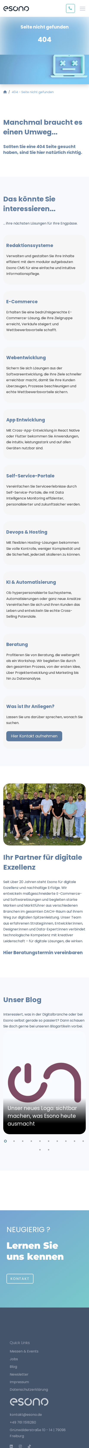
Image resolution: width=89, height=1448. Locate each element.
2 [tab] (14, 1140)
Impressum (19, 1381)
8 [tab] (66, 1140)
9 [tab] (74, 1140)
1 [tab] (5, 1140)
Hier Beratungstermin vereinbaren (43, 952)
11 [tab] (40, 1149)
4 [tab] (31, 1140)
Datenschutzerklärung (29, 1389)
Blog (13, 1366)
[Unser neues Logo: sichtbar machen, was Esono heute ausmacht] (44, 1082)
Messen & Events (24, 1351)
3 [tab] (23, 1140)
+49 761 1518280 (23, 1422)
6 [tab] (48, 1140)
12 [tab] (48, 1149)
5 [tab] (40, 1140)
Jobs (14, 1359)
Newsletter (19, 1374)
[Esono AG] (16, 8)
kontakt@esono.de (26, 1414)
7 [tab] (57, 1140)
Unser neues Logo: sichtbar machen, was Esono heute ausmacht (42, 1116)
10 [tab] (83, 1140)
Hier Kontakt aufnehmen (34, 736)
